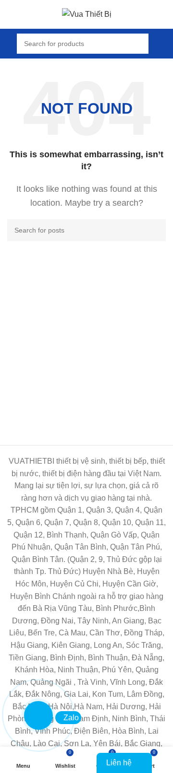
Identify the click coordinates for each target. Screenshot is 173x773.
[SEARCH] (155, 230)
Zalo (71, 718)
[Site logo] (86, 14)
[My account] (162, 43)
